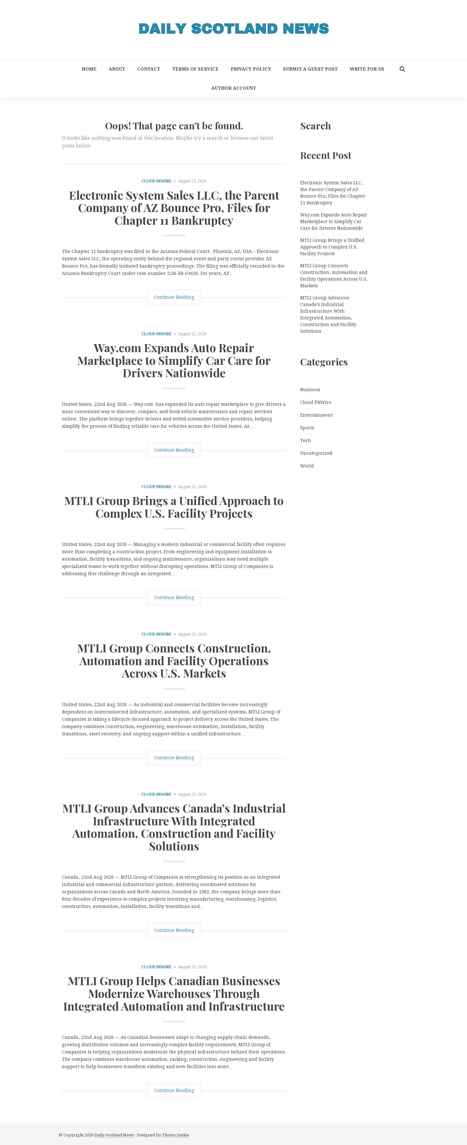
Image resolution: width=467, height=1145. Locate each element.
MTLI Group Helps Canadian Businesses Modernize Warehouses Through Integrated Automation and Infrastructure (174, 993)
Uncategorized (316, 453)
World (307, 465)
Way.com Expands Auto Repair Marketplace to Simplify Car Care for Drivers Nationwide (174, 360)
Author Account (233, 88)
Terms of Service (195, 69)
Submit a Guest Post (310, 69)
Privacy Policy (251, 69)
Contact (148, 69)
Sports (307, 427)
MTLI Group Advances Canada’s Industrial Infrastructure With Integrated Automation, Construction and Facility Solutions (174, 826)
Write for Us (367, 69)
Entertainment (316, 415)
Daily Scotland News (114, 1135)
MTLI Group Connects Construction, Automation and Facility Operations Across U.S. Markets (174, 660)
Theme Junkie (175, 1135)
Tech (305, 440)
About (117, 69)
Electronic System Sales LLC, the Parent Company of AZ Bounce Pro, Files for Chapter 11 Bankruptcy (174, 207)
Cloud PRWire (156, 181)
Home (89, 69)
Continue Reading (174, 297)
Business (310, 389)
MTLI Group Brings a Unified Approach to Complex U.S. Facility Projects (174, 507)
